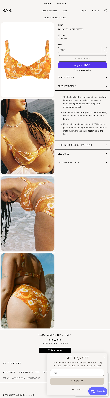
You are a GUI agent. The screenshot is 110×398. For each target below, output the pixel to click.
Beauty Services (49, 10)
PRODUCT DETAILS (67, 86)
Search (95, 10)
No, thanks (77, 389)
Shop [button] (46, 3)
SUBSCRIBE (77, 381)
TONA (60, 25)
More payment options (82, 70)
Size (60, 44)
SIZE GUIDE (63, 154)
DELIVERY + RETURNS (68, 162)
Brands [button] (60, 3)
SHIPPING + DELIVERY (29, 372)
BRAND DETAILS (66, 77)
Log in (83, 10)
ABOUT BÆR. (9, 372)
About (65, 10)
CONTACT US (34, 378)
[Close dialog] (104, 356)
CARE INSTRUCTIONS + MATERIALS (75, 145)
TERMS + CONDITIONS (14, 378)
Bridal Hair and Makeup (55, 17)
